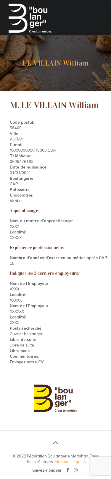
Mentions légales (70, 461)
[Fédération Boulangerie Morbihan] (55, 17)
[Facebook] (68, 470)
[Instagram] (76, 470)
